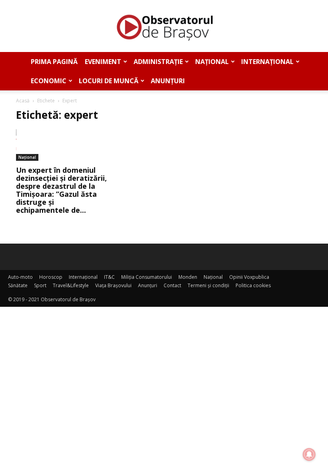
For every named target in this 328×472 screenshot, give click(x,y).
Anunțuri (168, 80)
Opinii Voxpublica (249, 277)
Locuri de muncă (108, 80)
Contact (172, 285)
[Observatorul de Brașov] (164, 26)
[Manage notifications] (309, 454)
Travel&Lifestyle (71, 285)
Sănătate (18, 285)
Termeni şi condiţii (208, 285)
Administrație (158, 61)
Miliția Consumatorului (146, 277)
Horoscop (50, 277)
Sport (40, 285)
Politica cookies (253, 285)
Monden (187, 277)
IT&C (109, 277)
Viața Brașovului (113, 285)
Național (212, 61)
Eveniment (103, 61)
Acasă (23, 100)
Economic (48, 80)
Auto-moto (20, 277)
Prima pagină (54, 61)
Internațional (267, 61)
